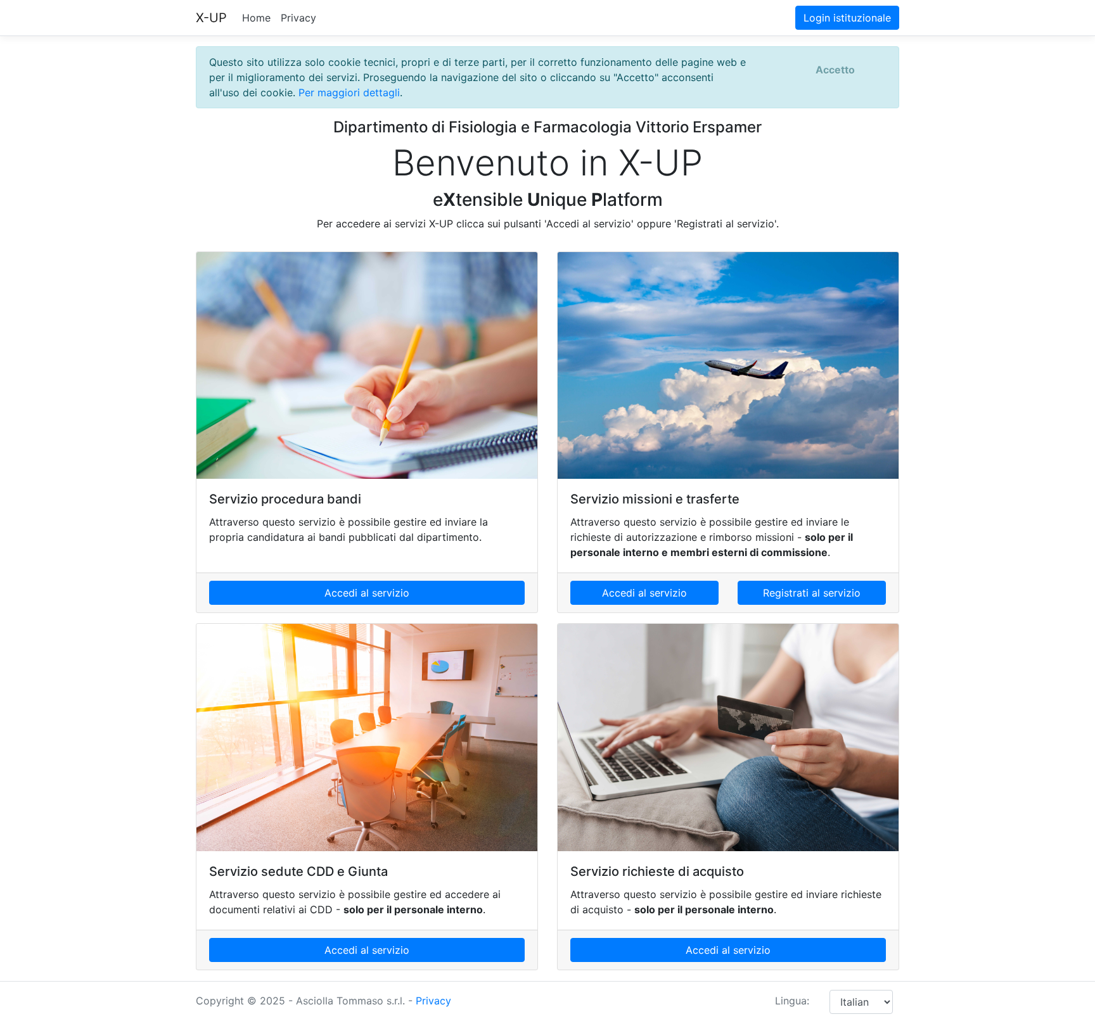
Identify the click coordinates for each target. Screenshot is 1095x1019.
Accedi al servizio (366, 592)
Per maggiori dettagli (349, 92)
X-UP (211, 17)
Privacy (298, 17)
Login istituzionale (847, 17)
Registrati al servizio (812, 592)
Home (256, 17)
